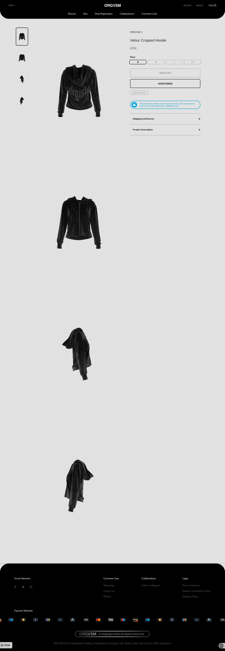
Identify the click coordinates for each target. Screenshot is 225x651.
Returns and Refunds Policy (196, 591)
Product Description (143, 129)
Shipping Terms (190, 596)
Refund (107, 596)
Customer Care (149, 13)
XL (192, 62)
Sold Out (165, 72)
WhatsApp (109, 585)
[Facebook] (15, 587)
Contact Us (109, 591)
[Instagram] (31, 587)
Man (85, 13)
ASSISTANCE (165, 83)
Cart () (212, 5)
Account (187, 5)
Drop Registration (103, 13)
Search (199, 5)
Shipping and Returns (143, 118)
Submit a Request (151, 585)
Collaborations (127, 13)
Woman (72, 13)
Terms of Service (191, 585)
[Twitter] (23, 587)
